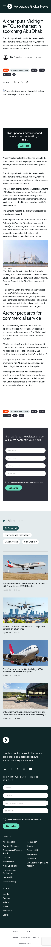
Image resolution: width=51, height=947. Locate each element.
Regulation (32, 841)
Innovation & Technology (20, 70)
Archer (34, 70)
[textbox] (23, 473)
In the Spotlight (10, 865)
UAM (21, 415)
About (5, 906)
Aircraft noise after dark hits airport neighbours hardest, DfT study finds (24, 627)
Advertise (7, 910)
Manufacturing (9, 881)
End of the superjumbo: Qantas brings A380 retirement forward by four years (23, 670)
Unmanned (32, 858)
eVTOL (42, 70)
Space (30, 846)
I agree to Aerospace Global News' (26, 482)
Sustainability (33, 850)
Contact (6, 914)
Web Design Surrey (24, 943)
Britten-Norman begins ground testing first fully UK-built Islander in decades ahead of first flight (24, 713)
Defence (6, 857)
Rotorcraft (32, 854)
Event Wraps (8, 861)
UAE (14, 415)
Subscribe (24, 145)
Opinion (6, 898)
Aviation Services (11, 846)
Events (6, 894)
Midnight (7, 74)
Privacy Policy (38, 482)
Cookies (15, 937)
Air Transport (9, 841)
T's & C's (36, 937)
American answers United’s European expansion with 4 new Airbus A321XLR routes (25, 584)
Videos (6, 902)
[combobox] (25, 473)
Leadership (8, 877)
